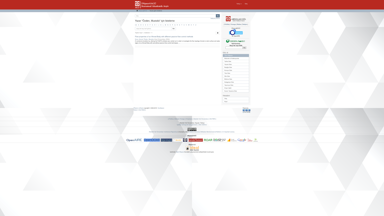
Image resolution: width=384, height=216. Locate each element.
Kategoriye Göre (229, 82)
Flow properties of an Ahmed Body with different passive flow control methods (164, 36)
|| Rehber (176, 119)
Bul (174, 29)
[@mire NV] (246, 111)
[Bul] (218, 16)
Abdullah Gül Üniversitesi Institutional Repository (163, 132)
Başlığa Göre (228, 67)
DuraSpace (161, 108)
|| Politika (170, 119)
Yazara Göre (228, 64)
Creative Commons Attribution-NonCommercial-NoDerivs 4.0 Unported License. (212, 132)
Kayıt (225, 101)
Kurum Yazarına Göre (230, 91)
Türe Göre (227, 73)
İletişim (244, 24)
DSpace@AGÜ (143, 11)
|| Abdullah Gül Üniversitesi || (200, 119)
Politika (227, 24)
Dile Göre (227, 76)
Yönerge (233, 24)
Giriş (225, 98)
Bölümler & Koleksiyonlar (231, 58)
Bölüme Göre (228, 79)
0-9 (136, 25)
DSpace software (138, 108)
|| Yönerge (181, 119)
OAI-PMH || (212, 119)
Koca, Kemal (139, 39)
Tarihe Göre (227, 61)
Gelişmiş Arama (215, 18)
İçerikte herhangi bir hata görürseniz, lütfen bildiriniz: (192, 125)
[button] (239, 3)
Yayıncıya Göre (228, 85)
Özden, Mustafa (149, 39)
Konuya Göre (228, 70)
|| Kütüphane (188, 119)
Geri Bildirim (142, 110)
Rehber (239, 24)
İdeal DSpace (180, 152)
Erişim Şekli (227, 88)
